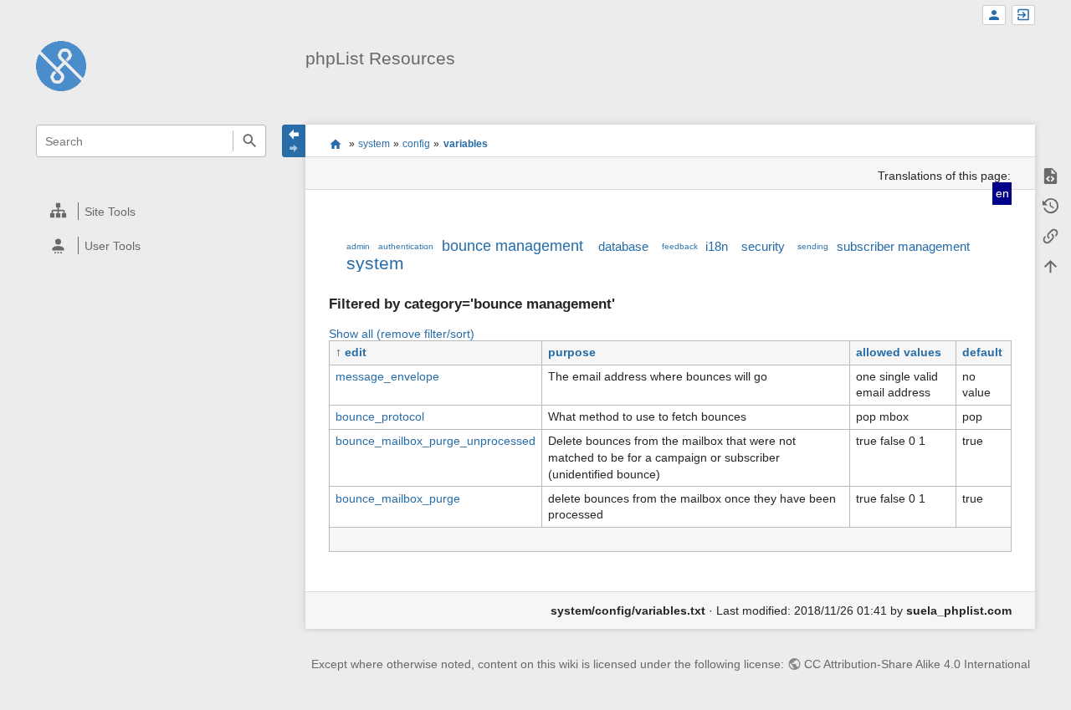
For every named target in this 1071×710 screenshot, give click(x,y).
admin (358, 246)
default (982, 352)
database (623, 246)
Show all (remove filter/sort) (401, 333)
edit (355, 352)
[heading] (152, 211)
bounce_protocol (380, 416)
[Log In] (1023, 15)
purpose (572, 352)
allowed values (898, 352)
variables (465, 144)
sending (812, 246)
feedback (680, 246)
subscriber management (903, 246)
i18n (716, 246)
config (416, 144)
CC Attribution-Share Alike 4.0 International (917, 664)
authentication (405, 246)
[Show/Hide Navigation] (293, 141)
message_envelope (387, 376)
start (335, 144)
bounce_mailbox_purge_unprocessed (436, 440)
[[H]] (61, 65)
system (374, 144)
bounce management (512, 246)
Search (249, 140)
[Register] (994, 15)
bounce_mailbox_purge (398, 498)
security (763, 246)
